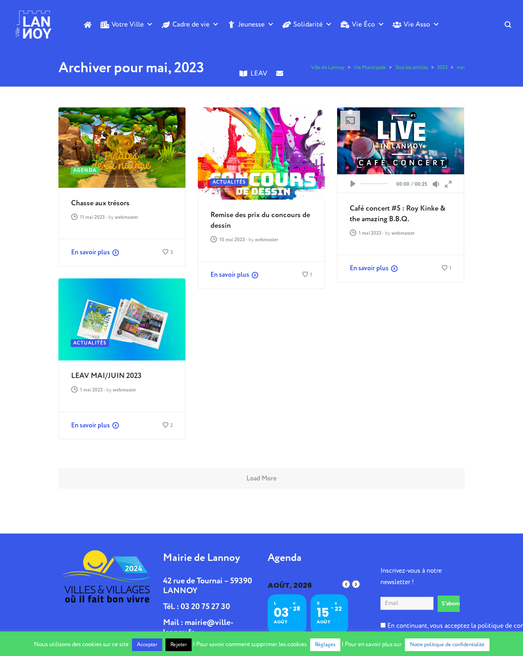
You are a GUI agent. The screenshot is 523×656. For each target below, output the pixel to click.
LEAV (258, 73)
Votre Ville (128, 24)
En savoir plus (90, 252)
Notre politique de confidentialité (447, 644)
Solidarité (308, 24)
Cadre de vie (191, 24)
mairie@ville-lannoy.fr (198, 627)
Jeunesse (251, 24)
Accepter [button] (147, 644)
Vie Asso (417, 24)
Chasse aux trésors (100, 203)
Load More (261, 478)
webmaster (126, 217)
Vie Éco (363, 24)
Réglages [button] (325, 644)
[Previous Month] (346, 584)
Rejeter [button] (178, 644)
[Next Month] (356, 584)
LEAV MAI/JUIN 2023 (106, 375)
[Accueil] (87, 24)
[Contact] (279, 86)
